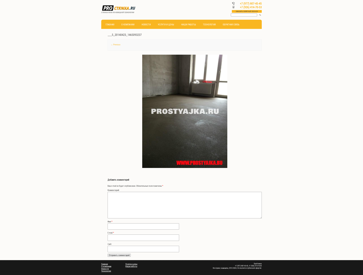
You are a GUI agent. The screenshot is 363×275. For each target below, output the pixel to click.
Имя (110, 221)
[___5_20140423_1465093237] (185, 111)
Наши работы (188, 24)
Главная (109, 24)
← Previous (115, 44)
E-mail (111, 233)
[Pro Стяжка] (118, 13)
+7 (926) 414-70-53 (251, 7)
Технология (209, 24)
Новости (146, 24)
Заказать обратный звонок (247, 11)
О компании (127, 24)
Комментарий (113, 190)
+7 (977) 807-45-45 (251, 3)
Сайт (110, 244)
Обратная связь (231, 24)
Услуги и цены (166, 24)
